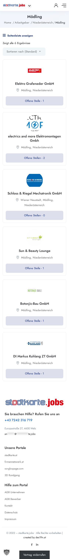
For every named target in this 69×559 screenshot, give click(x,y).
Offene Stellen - (34, 158)
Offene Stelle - (34, 101)
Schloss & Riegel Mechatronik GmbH (35, 193)
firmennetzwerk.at (14, 462)
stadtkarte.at (11, 455)
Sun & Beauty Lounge (34, 250)
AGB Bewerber (13, 499)
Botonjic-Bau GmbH (34, 303)
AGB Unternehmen (15, 492)
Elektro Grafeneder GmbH (34, 83)
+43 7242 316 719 (18, 420)
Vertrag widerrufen (34, 555)
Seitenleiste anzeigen (20, 35)
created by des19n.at (34, 537)
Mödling (26, 90)
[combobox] (24, 52)
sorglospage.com (14, 468)
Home (7, 23)
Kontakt (8, 505)
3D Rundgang (12, 475)
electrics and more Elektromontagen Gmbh (34, 138)
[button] (6, 552)
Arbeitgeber (22, 23)
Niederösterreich (43, 23)
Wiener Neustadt (31, 200)
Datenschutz (11, 512)
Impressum (10, 519)
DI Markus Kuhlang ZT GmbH (34, 356)
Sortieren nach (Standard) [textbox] (22, 52)
